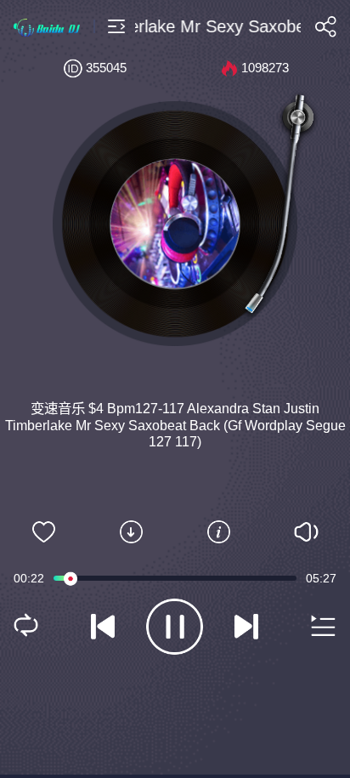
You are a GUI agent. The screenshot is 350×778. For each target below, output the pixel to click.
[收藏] (44, 532)
